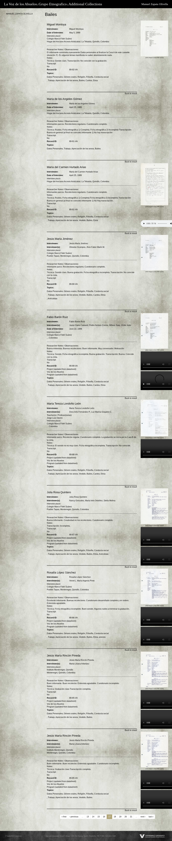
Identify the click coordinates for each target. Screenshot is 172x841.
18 (115, 817)
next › (143, 817)
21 (131, 817)
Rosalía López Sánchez (80, 577)
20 (126, 817)
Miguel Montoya (76, 29)
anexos (102, 637)
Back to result (131, 93)
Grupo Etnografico (53, 4)
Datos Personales (55, 77)
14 (93, 817)
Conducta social (101, 77)
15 (98, 817)
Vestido (82, 220)
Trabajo (51, 80)
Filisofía (89, 77)
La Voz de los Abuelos (20, 4)
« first (64, 817)
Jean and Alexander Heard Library (58, 836)
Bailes (82, 80)
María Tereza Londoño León (81, 408)
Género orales (70, 77)
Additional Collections (85, 4)
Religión (81, 77)
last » (151, 817)
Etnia (95, 80)
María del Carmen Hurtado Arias (83, 172)
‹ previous (74, 817)
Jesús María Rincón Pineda (81, 660)
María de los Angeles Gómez (82, 104)
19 (120, 817)
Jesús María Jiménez (78, 243)
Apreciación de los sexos (67, 80)
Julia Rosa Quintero (78, 497)
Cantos (89, 80)
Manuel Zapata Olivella (154, 4)
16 (104, 817)
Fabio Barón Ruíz (77, 322)
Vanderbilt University (14, 836)
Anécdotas (52, 298)
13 (88, 817)
